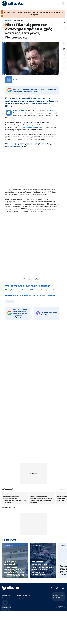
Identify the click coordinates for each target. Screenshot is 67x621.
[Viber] (64, 55)
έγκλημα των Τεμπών (30, 127)
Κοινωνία (8, 20)
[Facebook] (64, 37)
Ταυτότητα (20, 598)
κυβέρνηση (9, 302)
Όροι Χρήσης (6, 595)
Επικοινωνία (6, 598)
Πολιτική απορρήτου (23, 595)
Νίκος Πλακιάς (18, 110)
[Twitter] (64, 43)
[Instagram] (57, 588)
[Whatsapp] (64, 61)
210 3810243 (57, 598)
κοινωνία (10, 539)
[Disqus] (33, 348)
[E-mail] (64, 66)
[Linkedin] (64, 49)
